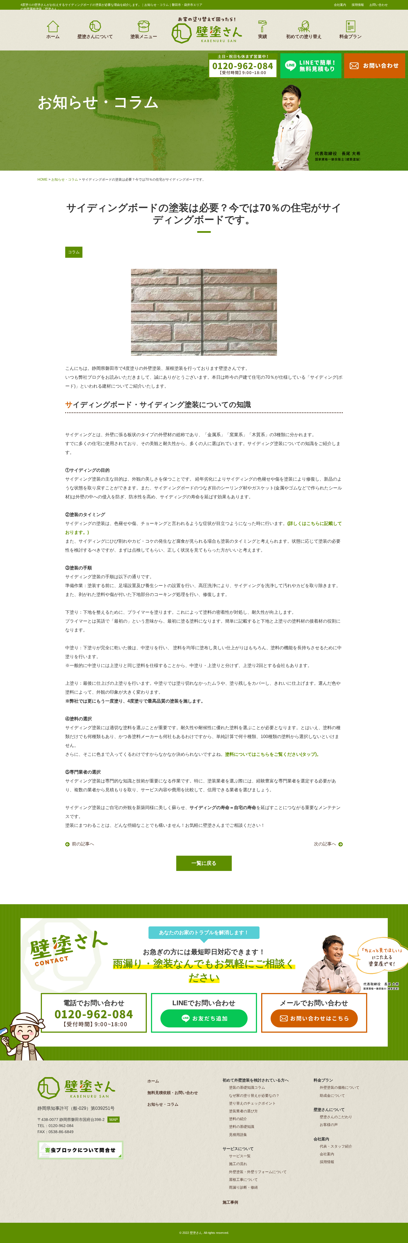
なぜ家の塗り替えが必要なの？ (254, 1095)
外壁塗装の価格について (339, 1087)
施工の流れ (238, 1164)
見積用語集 (238, 1135)
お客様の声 (329, 1125)
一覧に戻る (204, 863)
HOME (42, 179)
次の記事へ (325, 844)
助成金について (332, 1095)
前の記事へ (83, 844)
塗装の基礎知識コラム (247, 1087)
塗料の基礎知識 (241, 1127)
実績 (262, 36)
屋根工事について (243, 1180)
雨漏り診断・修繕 (243, 1187)
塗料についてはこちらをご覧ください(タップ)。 (273, 754)
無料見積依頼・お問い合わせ (172, 1092)
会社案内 (340, 4)
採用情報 (358, 4)
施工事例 (230, 1202)
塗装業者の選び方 (243, 1111)
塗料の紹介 (238, 1119)
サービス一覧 (240, 1156)
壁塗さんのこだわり (336, 1117)
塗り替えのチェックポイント (252, 1103)
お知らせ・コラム (64, 179)
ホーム (53, 36)
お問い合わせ (378, 4)
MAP (113, 1119)
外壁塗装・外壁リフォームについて (258, 1172)
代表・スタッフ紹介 (336, 1146)
